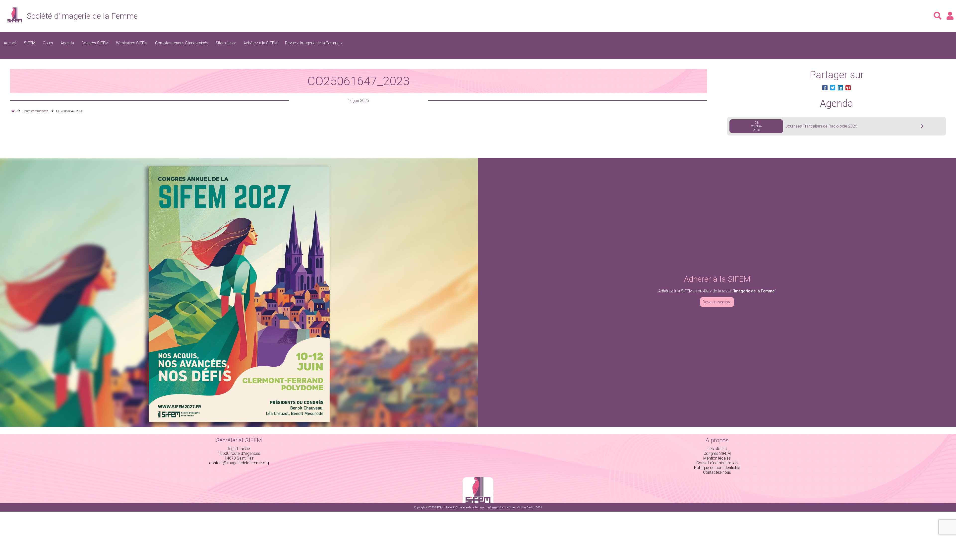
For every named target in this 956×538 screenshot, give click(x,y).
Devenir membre (717, 302)
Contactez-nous (717, 472)
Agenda (67, 43)
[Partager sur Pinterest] (848, 87)
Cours (48, 43)
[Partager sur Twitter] (832, 87)
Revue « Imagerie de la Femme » (313, 43)
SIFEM (29, 43)
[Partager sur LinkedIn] (840, 87)
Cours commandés (35, 111)
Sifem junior (226, 43)
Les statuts (717, 448)
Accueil (10, 43)
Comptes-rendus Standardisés (181, 43)
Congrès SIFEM (95, 43)
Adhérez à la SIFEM (260, 43)
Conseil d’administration (717, 463)
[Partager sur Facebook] (825, 87)
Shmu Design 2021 (530, 507)
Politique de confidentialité (717, 467)
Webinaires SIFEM (132, 43)
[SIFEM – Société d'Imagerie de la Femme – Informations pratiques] (13, 111)
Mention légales (717, 458)
